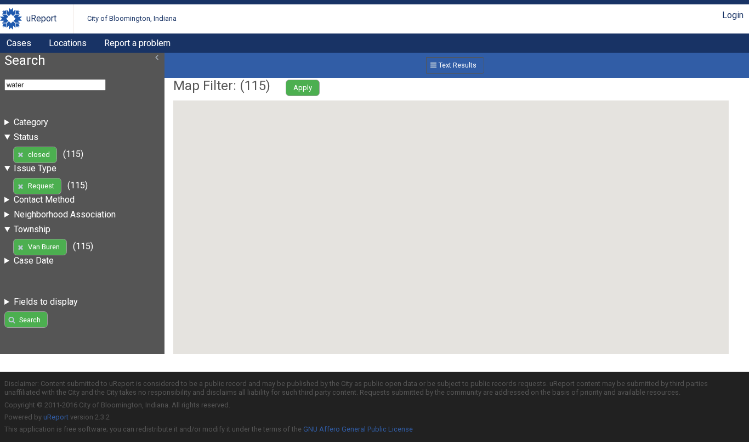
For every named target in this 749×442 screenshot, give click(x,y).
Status (26, 137)
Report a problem (137, 43)
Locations (68, 43)
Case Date (34, 260)
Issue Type (35, 168)
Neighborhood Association (65, 214)
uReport (41, 18)
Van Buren (44, 247)
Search (30, 320)
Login (733, 15)
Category (31, 122)
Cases (19, 43)
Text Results (457, 65)
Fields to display (46, 301)
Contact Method (44, 199)
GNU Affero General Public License (358, 429)
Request (41, 186)
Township (32, 229)
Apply (302, 87)
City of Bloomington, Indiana (132, 18)
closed (39, 154)
